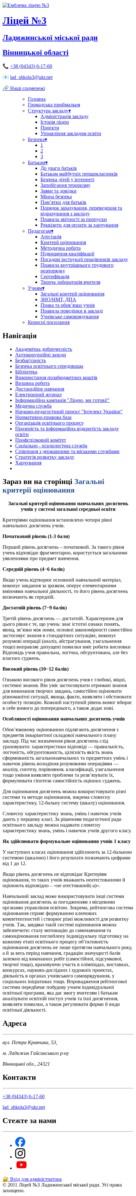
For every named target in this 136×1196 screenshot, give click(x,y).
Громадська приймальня (54, 104)
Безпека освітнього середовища (49, 366)
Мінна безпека (56, 196)
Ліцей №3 (24, 20)
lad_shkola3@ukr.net (31, 77)
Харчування (28, 462)
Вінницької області (36, 52)
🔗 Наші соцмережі (24, 88)
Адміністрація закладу (64, 116)
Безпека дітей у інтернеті (67, 179)
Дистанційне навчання (39, 389)
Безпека (37, 139)
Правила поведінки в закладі (71, 311)
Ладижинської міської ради (50, 37)
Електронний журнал (38, 394)
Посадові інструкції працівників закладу (84, 259)
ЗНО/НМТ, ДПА (58, 299)
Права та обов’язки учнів (67, 305)
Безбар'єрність (30, 360)
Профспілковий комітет (40, 440)
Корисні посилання (49, 322)
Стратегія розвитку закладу (44, 457)
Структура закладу (49, 110)
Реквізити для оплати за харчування (79, 225)
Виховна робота (32, 383)
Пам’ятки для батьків (63, 202)
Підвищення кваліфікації (67, 253)
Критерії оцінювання (63, 242)
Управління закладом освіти (70, 133)
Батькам (38, 162)
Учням (36, 288)
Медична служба (33, 406)
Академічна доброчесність (43, 349)
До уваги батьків (58, 168)
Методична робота (60, 248)
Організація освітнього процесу (49, 423)
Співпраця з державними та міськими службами (67, 451)
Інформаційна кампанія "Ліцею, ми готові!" (62, 400)
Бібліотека (26, 371)
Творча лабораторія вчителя (70, 282)
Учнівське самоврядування (69, 316)
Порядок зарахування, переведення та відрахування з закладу (81, 210)
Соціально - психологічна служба (51, 445)
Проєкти (49, 127)
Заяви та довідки (58, 191)
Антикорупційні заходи (40, 354)
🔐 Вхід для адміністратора (32, 1179)
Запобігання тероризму (65, 185)
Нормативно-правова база (43, 417)
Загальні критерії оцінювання (72, 293)
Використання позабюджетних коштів (56, 377)
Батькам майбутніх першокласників (79, 173)
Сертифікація (54, 276)
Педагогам (40, 231)
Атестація (50, 236)
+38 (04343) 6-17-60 (31, 66)
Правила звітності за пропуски (73, 219)
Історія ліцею (54, 122)
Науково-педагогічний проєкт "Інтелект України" (69, 411)
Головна (37, 99)
